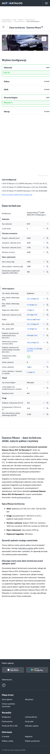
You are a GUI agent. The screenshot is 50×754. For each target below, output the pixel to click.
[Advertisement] (25, 12)
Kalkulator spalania (31, 726)
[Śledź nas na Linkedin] (4, 685)
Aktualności (29, 699)
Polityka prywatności (32, 741)
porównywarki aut (23, 497)
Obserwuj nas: (7, 679)
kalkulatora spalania (25, 548)
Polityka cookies (7, 741)
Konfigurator (6, 717)
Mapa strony (8, 695)
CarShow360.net (31, 717)
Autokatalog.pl (7, 590)
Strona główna (7, 699)
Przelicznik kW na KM (9, 726)
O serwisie (5, 736)
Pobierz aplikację (8, 663)
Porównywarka (7, 721)
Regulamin (28, 736)
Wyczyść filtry (43, 175)
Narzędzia (6, 712)
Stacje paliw (29, 721)
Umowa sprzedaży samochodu (8, 705)
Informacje (7, 732)
